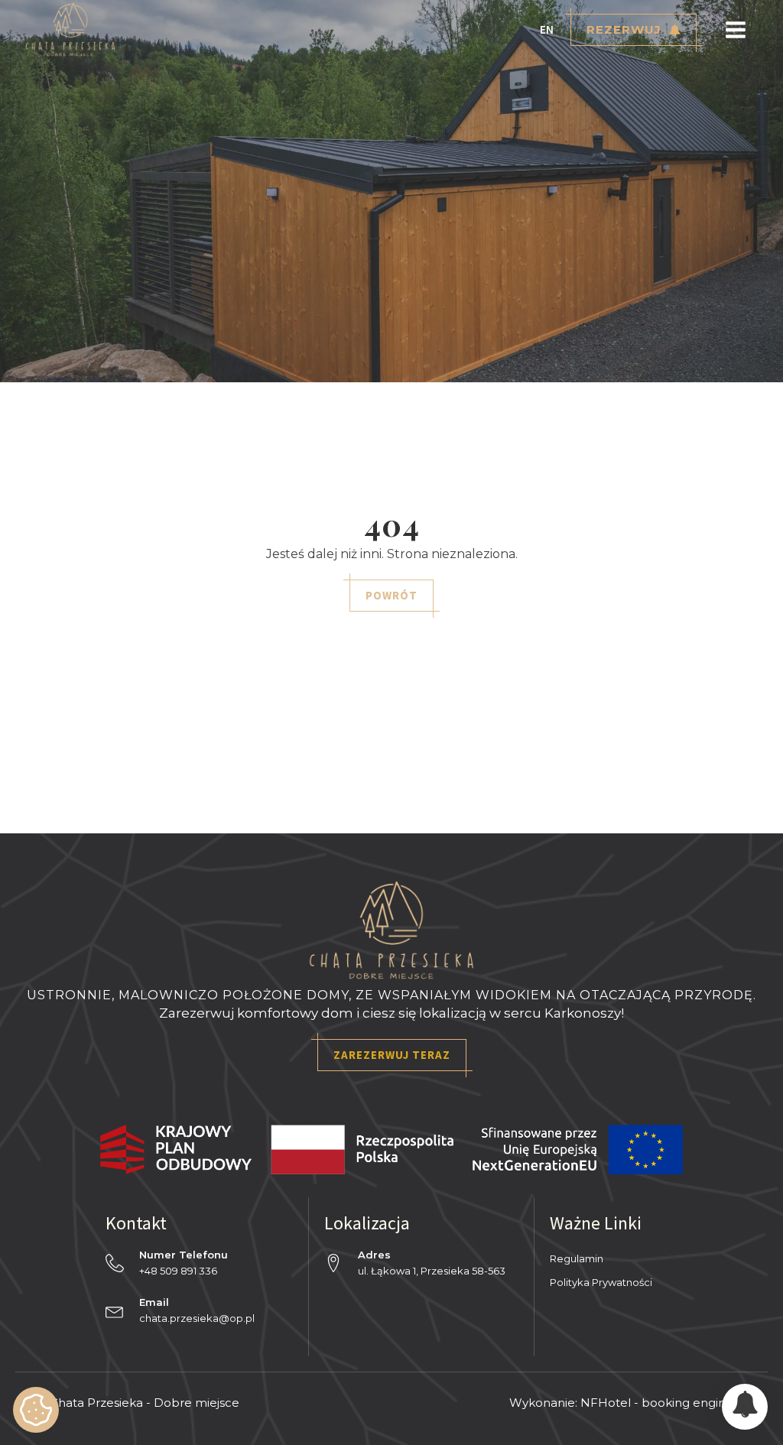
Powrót (391, 595)
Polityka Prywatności (601, 1282)
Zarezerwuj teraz (391, 1054)
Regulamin (576, 1258)
